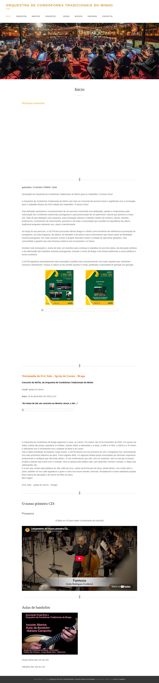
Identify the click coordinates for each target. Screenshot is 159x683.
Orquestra (21, 16)
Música (66, 16)
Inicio (8, 16)
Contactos (107, 16)
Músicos (78, 16)
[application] (79, 140)
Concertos (50, 16)
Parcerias (92, 16)
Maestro (36, 16)
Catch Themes (119, 679)
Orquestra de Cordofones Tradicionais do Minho (59, 5)
